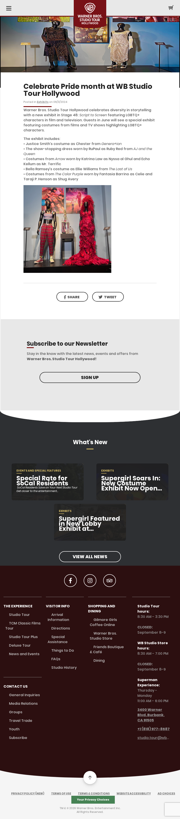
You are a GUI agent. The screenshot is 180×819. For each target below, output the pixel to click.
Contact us (16, 686)
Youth (14, 729)
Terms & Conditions (94, 793)
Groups (15, 712)
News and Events (24, 653)
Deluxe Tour (20, 645)
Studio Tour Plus (23, 636)
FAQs (55, 659)
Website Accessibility (134, 793)
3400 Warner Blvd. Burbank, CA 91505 (150, 715)
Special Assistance (58, 639)
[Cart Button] (171, 7)
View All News (90, 557)
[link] (108, 297)
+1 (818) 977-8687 (153, 728)
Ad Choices (166, 793)
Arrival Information (58, 617)
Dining (99, 660)
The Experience (18, 606)
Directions (60, 628)
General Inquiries (24, 694)
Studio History (64, 667)
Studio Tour (19, 614)
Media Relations (23, 703)
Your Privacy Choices (93, 799)
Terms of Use (61, 793)
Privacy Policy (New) (27, 793)
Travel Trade (20, 720)
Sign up (90, 377)
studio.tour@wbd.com (153, 737)
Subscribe (18, 737)
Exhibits (43, 102)
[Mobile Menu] (8, 8)
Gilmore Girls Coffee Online (103, 622)
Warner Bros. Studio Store (103, 636)
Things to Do (62, 650)
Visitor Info (58, 606)
